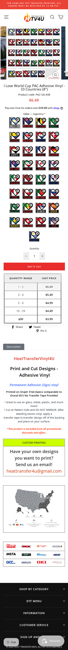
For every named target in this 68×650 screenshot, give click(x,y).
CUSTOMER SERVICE (34, 625)
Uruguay (34, 236)
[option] (34, 4)
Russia (54, 194)
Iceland (14, 165)
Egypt (14, 151)
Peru (14, 194)
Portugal (41, 194)
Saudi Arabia (14, 208)
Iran (27, 165)
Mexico (14, 179)
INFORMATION (34, 613)
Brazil (54, 123)
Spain (54, 208)
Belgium (41, 123)
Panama (54, 179)
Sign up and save (34, 637)
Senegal (27, 208)
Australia (27, 123)
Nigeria (41, 179)
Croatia (41, 137)
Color (33, 114)
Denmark (54, 137)
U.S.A (54, 222)
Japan (41, 165)
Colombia (14, 137)
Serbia (41, 208)
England (27, 151)
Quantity (34, 248)
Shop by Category (34, 589)
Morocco (27, 179)
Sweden (14, 222)
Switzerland (27, 222)
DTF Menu (34, 601)
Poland (27, 194)
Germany (54, 151)
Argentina (14, 123)
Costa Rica (27, 137)
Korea (54, 165)
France (41, 151)
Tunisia (41, 222)
